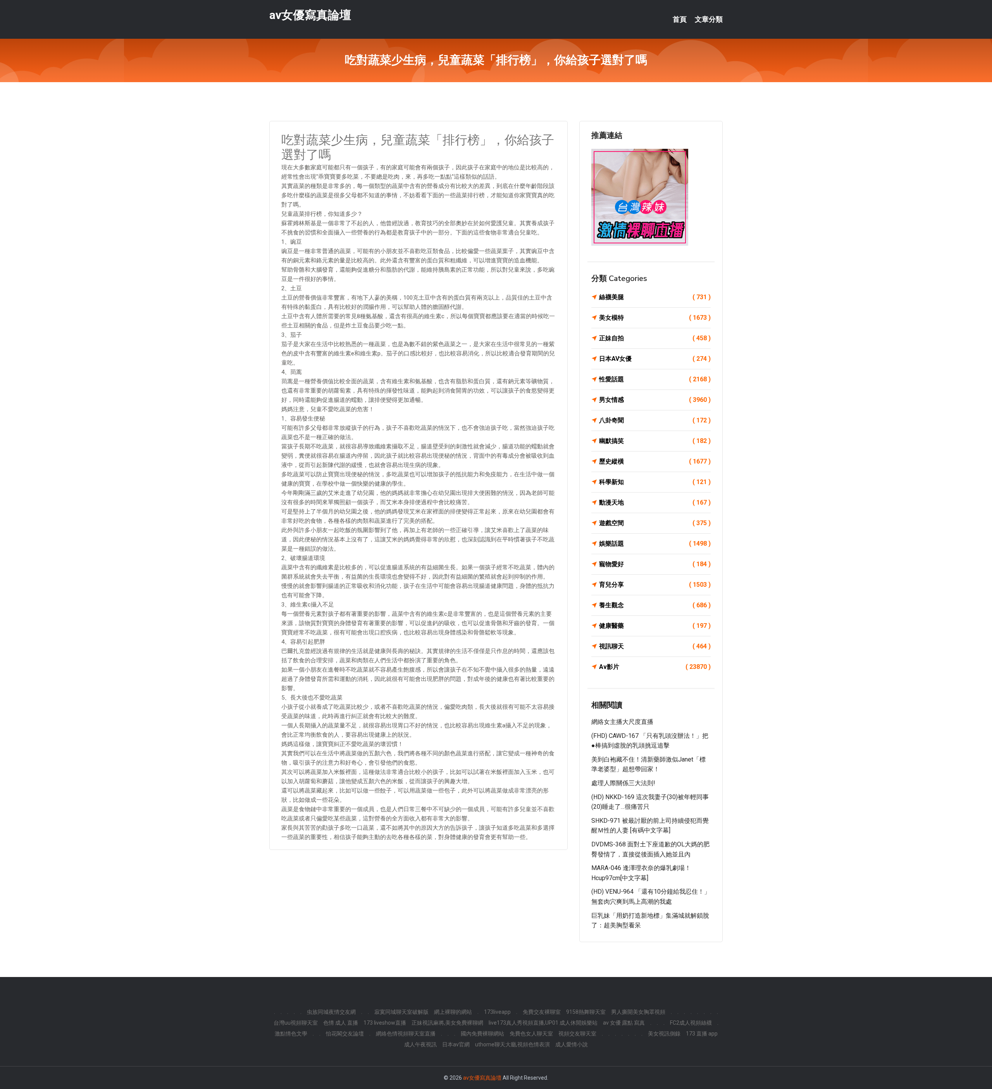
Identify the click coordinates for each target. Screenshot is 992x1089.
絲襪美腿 (655, 297)
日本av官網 (456, 1044)
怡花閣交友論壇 (345, 1033)
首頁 (680, 19)
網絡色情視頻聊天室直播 (406, 1033)
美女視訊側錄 (664, 1033)
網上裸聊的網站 (453, 1012)
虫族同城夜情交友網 (331, 1012)
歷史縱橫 (655, 461)
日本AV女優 (655, 358)
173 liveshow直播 (384, 1023)
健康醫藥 (655, 625)
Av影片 (655, 666)
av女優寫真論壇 (310, 15)
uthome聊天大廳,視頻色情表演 (512, 1044)
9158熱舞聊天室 (586, 1012)
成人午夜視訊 (420, 1044)
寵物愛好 (655, 564)
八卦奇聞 (655, 420)
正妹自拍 (655, 338)
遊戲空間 (655, 523)
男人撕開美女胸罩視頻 (638, 1012)
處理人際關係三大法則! (623, 783)
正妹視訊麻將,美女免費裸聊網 (447, 1023)
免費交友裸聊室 (542, 1012)
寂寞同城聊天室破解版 (401, 1012)
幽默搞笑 (655, 441)
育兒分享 (655, 584)
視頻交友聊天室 (577, 1033)
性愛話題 (655, 379)
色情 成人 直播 (340, 1023)
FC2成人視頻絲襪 (691, 1023)
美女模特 (655, 317)
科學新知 (655, 482)
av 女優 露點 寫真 (624, 1023)
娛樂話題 (655, 543)
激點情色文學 (291, 1033)
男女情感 (655, 399)
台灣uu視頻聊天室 (296, 1023)
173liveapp (497, 1012)
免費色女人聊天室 (531, 1033)
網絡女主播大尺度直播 (622, 721)
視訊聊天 (655, 646)
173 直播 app (702, 1033)
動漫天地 (655, 502)
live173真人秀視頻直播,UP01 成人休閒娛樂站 (543, 1023)
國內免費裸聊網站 (482, 1033)
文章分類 (709, 19)
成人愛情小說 (571, 1044)
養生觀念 (655, 605)
